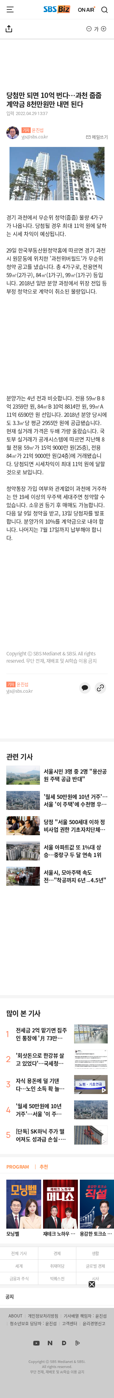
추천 (44, 1166)
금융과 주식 (19, 1278)
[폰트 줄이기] (89, 28)
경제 (57, 1253)
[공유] (9, 28)
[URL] (100, 688)
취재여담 (57, 1266)
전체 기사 (19, 1253)
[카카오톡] (85, 688)
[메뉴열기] (10, 9)
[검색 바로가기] (105, 9)
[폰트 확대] (103, 28)
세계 (18, 1266)
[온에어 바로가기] (87, 9)
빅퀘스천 (57, 1278)
